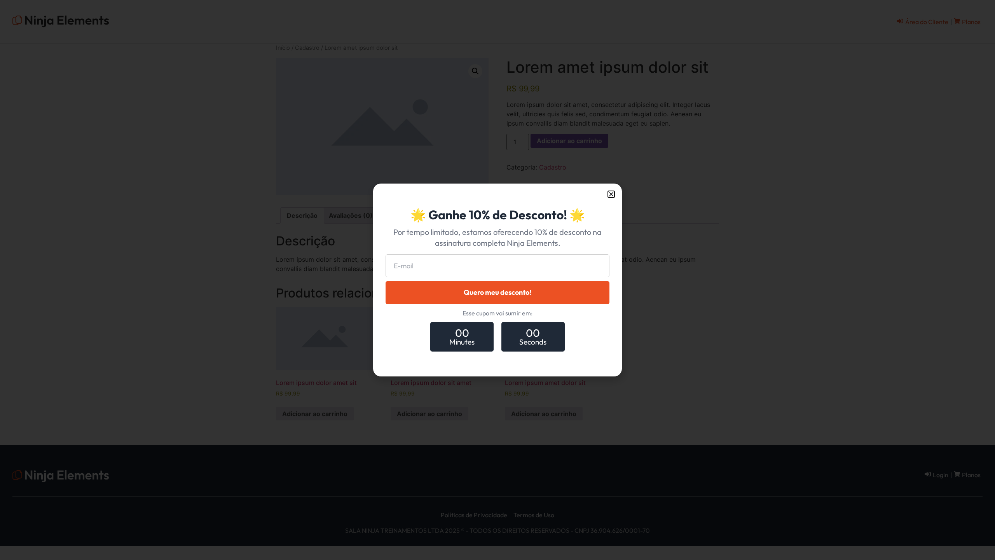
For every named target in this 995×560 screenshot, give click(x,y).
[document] (497, 280)
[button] (611, 194)
